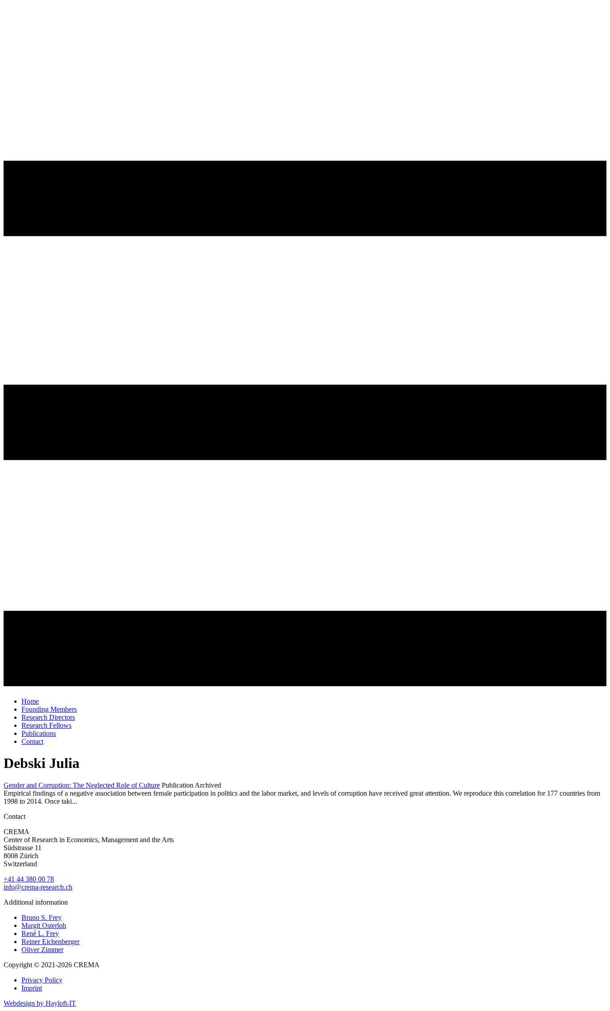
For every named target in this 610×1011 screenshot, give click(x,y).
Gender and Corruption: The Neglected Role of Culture (82, 785)
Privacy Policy (42, 980)
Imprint (31, 988)
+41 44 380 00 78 (29, 879)
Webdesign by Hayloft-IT (40, 1003)
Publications (38, 733)
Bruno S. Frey (41, 917)
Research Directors (48, 717)
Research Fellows (46, 725)
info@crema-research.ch (38, 887)
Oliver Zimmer (42, 949)
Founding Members (49, 709)
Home (30, 701)
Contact (32, 741)
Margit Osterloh (43, 925)
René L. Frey (40, 933)
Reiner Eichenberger (50, 941)
